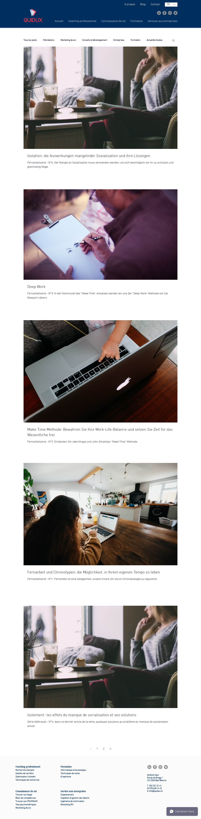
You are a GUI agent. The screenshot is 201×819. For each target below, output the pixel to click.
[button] (82, 21)
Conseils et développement (94, 40)
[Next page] (110, 749)
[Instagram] (170, 13)
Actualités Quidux (154, 40)
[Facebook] (164, 13)
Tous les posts (30, 40)
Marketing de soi (68, 40)
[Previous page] (90, 749)
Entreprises (118, 40)
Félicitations (48, 40)
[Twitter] (175, 13)
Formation (135, 40)
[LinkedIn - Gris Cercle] (159, 13)
